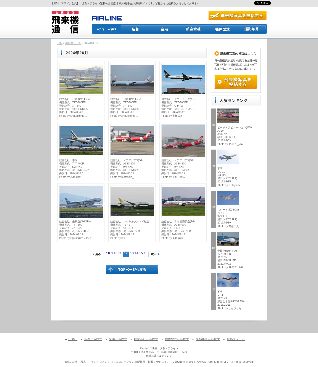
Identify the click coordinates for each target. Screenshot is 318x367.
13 (132, 253)
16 (145, 253)
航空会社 (193, 29)
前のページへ (96, 254)
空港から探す (118, 339)
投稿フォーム (236, 339)
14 (136, 253)
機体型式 (222, 29)
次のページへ (154, 254)
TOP (60, 43)
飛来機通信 (65, 22)
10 (115, 253)
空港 (164, 29)
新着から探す (93, 339)
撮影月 (252, 29)
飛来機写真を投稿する (235, 82)
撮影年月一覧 (73, 43)
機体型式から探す (177, 339)
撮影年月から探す (208, 339)
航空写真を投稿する (237, 15)
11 (120, 253)
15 (141, 253)
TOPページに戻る (132, 269)
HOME (72, 339)
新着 (135, 29)
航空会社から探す (146, 339)
